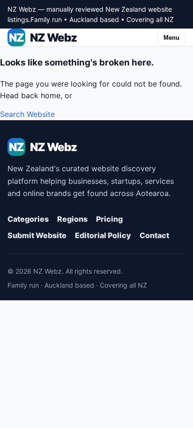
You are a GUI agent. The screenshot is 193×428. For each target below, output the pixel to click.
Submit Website (37, 235)
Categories (28, 219)
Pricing (109, 219)
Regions (72, 219)
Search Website (27, 114)
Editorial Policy (103, 235)
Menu (171, 37)
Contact (154, 235)
